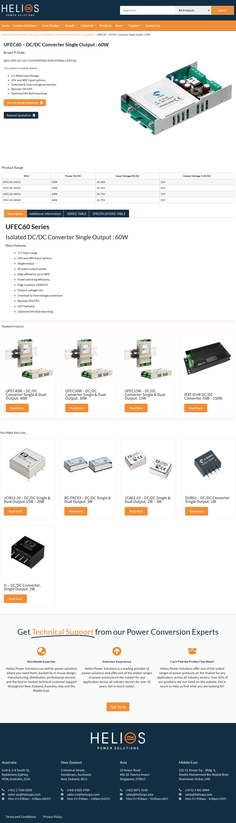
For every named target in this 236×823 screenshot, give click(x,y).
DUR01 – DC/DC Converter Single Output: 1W (207, 499)
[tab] (15, 213)
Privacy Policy (52, 816)
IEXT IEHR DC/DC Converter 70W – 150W (203, 396)
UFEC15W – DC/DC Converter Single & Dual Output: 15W (145, 394)
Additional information (45, 213)
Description (15, 213)
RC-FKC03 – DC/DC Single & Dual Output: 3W (87, 499)
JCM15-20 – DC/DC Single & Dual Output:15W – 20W (27, 499)
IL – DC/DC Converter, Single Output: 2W (22, 586)
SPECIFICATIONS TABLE (109, 213)
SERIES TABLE (76, 213)
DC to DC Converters (41, 34)
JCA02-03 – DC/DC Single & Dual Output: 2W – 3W (147, 499)
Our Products (19, 34)
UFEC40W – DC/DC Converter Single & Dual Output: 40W (26, 394)
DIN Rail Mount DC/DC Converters (75, 34)
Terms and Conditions (21, 816)
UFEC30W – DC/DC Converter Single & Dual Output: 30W (85, 394)
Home (5, 34)
